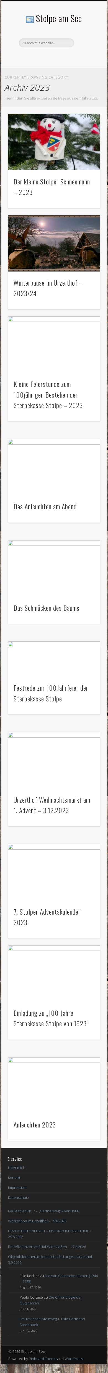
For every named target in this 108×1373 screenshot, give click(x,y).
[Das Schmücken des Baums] (54, 568)
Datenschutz (18, 1197)
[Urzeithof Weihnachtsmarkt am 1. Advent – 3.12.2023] (54, 760)
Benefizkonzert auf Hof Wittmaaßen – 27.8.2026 (47, 1246)
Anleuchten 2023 (35, 1124)
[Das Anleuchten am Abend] (54, 467)
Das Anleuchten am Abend (45, 506)
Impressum (17, 1187)
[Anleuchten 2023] (54, 1085)
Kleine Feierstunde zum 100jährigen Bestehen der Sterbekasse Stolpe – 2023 (48, 394)
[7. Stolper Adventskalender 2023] (54, 872)
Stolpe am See (59, 18)
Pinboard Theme (42, 1358)
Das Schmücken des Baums (46, 608)
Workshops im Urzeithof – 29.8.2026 (37, 1220)
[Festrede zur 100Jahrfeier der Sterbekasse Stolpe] (54, 659)
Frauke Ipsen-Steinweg (38, 1318)
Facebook (53, 56)
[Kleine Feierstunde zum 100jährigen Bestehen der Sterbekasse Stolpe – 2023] (54, 344)
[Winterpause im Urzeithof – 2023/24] (54, 243)
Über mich (16, 1167)
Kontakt (14, 1177)
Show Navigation (86, 49)
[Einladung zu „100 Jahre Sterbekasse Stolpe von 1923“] (54, 973)
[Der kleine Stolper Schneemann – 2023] (54, 142)
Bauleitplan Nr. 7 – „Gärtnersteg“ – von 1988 (43, 1210)
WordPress (74, 1358)
